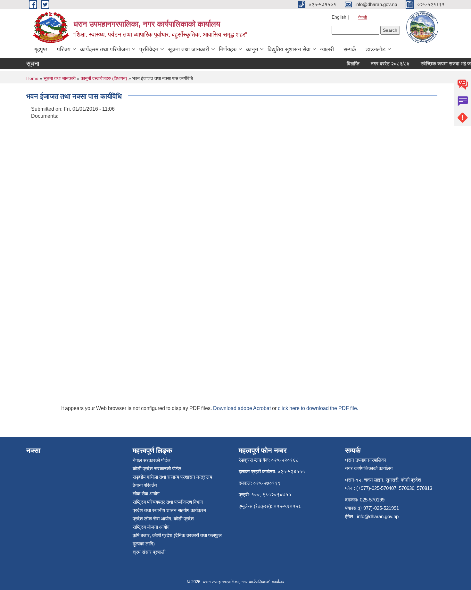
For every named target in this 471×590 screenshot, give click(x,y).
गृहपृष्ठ (40, 49)
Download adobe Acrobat (242, 408)
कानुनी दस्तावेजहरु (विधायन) (104, 78)
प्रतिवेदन (148, 49)
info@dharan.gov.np (378, 516)
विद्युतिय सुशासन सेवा (289, 49)
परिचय (63, 49)
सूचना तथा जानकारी (188, 49)
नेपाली (362, 17)
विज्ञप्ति (349, 63)
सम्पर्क (349, 49)
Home (32, 78)
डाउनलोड (375, 49)
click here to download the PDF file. (318, 408)
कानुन (252, 49)
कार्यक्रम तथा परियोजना (105, 49)
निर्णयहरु (227, 49)
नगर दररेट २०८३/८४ (386, 63)
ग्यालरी (327, 49)
